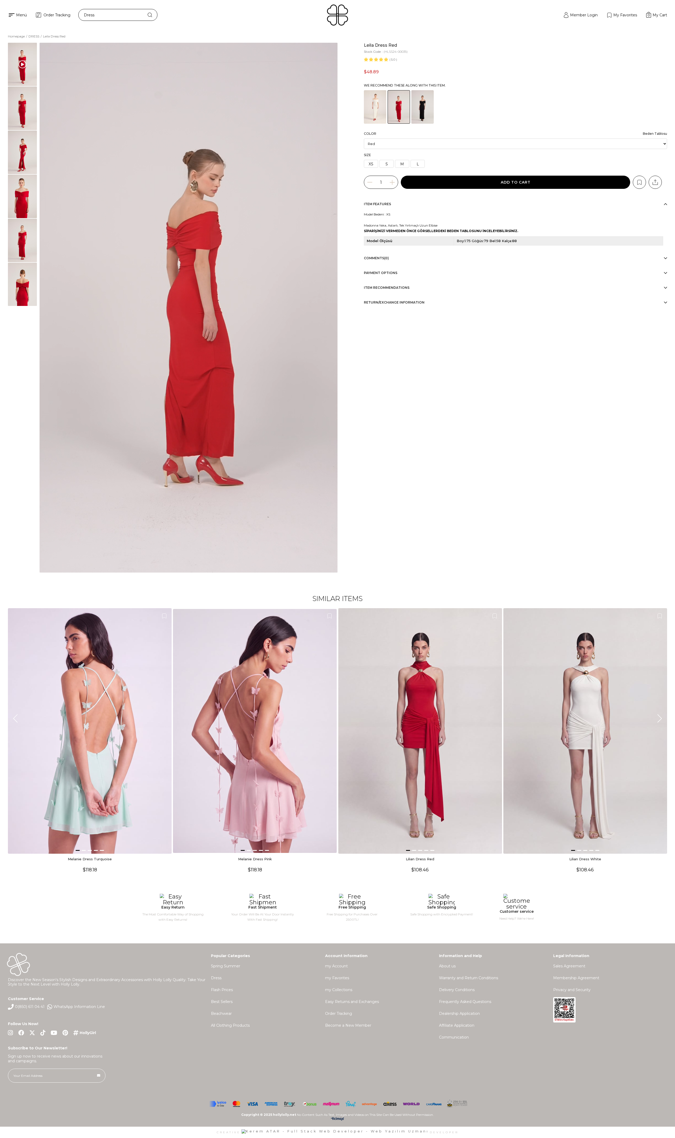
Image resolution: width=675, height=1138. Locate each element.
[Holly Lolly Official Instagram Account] (10, 1033)
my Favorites (337, 978)
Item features (377, 204)
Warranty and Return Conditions (468, 978)
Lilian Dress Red (420, 859)
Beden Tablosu (655, 134)
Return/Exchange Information (394, 302)
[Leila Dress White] (375, 107)
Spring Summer (225, 966)
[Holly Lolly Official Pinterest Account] (65, 1033)
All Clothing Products (230, 1025)
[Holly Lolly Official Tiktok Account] (42, 1033)
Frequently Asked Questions (465, 1001)
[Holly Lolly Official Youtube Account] (54, 1033)
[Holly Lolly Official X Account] (32, 1033)
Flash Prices (222, 989)
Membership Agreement (576, 978)
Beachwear (221, 1013)
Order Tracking (338, 1013)
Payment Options (380, 273)
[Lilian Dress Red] (420, 731)
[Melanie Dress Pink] (255, 731)
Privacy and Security (572, 989)
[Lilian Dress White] (585, 731)
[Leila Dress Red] (399, 107)
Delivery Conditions (457, 989)
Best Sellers (222, 1001)
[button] (78, 850)
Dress (216, 978)
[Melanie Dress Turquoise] (90, 731)
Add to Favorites (164, 615)
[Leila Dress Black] (422, 107)
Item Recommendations (386, 288)
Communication (454, 1037)
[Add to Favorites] (639, 182)
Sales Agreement (569, 966)
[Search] (150, 15)
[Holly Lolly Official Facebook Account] (21, 1033)
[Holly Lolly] (337, 15)
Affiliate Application (456, 1025)
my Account (336, 966)
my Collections (338, 989)
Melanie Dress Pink (255, 859)
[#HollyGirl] (84, 1033)
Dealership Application (459, 1013)
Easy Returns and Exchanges (352, 1001)
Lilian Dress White (585, 859)
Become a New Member (348, 1025)
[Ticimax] (337, 1120)
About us (447, 966)
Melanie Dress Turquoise (90, 859)
